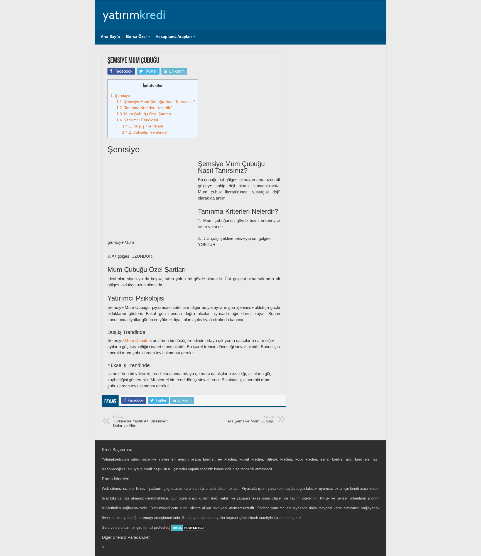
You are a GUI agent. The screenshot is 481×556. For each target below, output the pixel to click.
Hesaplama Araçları (174, 36)
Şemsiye (120, 95)
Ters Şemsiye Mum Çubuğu (250, 419)
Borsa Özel (136, 36)
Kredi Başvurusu (117, 449)
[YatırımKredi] (134, 14)
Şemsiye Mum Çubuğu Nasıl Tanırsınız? (155, 101)
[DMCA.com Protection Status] (188, 527)
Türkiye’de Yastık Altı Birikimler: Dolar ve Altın (140, 421)
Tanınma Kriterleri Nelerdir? (144, 107)
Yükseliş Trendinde (144, 132)
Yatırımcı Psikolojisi (137, 120)
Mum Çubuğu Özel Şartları (143, 114)
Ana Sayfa (110, 36)
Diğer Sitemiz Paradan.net (125, 537)
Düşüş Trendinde (142, 126)
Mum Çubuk (136, 340)
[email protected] (156, 527)
